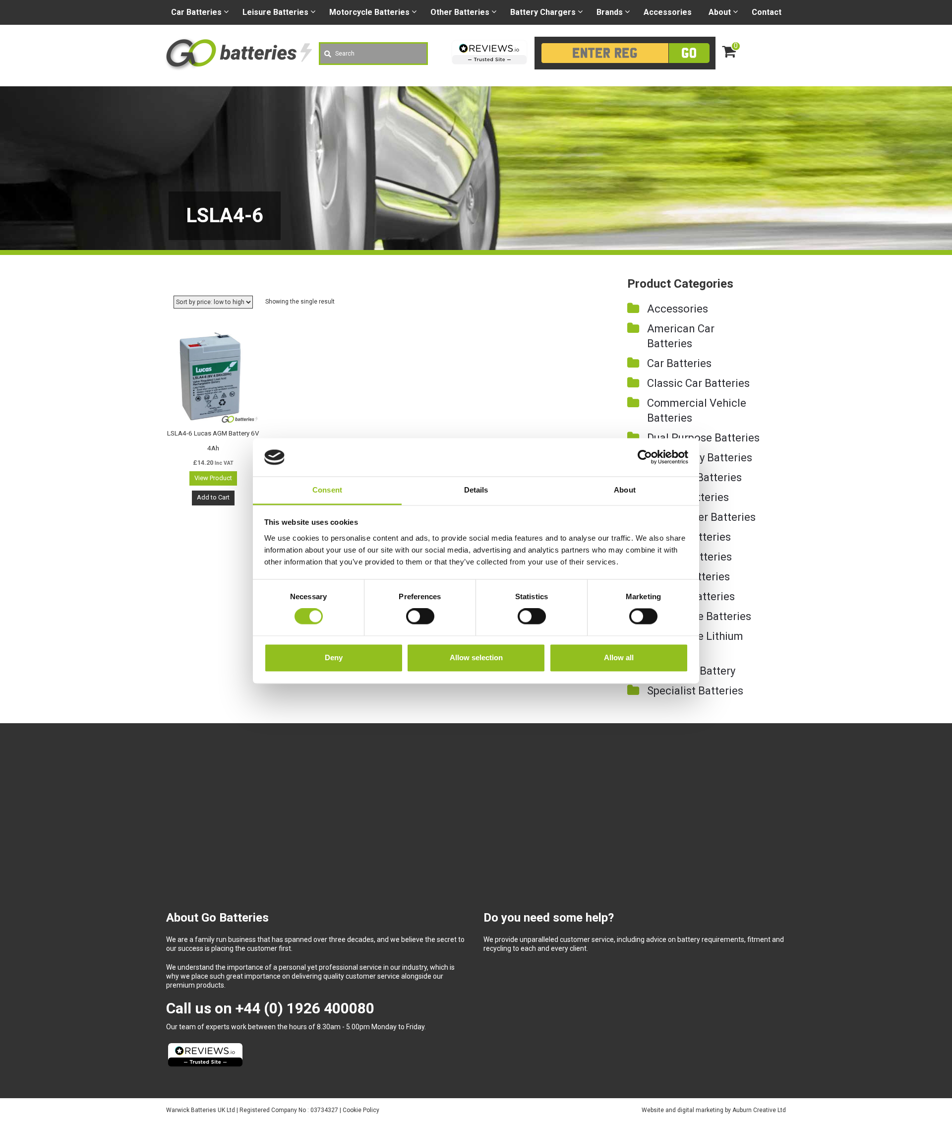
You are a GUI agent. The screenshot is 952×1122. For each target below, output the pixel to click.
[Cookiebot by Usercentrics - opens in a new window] (644, 457)
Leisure (275, 12)
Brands (609, 12)
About (720, 12)
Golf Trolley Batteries (699, 457)
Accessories (668, 12)
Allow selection (476, 657)
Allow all (619, 657)
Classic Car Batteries (698, 383)
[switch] (420, 616)
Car (196, 12)
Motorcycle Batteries (699, 616)
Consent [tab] (327, 490)
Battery (543, 12)
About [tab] (625, 490)
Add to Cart (213, 497)
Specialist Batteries (695, 691)
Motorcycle (369, 12)
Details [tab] (476, 490)
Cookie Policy (361, 1110)
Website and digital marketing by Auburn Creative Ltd (714, 1110)
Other (459, 12)
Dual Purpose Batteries (703, 438)
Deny (334, 657)
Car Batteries (679, 363)
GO (689, 53)
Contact (766, 12)
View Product (213, 478)
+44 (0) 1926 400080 (305, 1008)
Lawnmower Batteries (701, 517)
